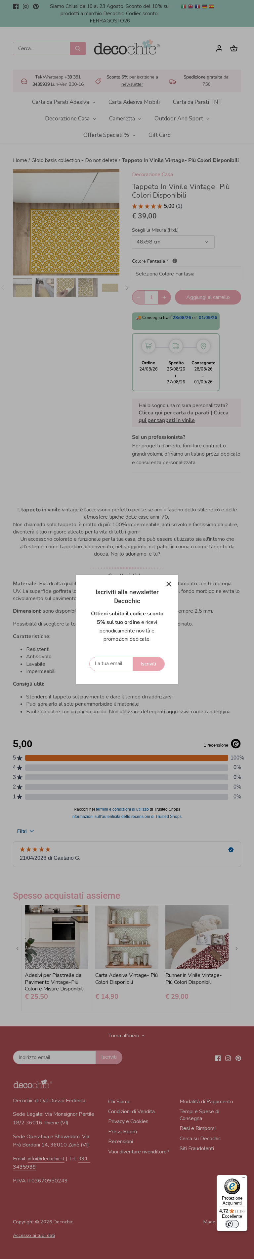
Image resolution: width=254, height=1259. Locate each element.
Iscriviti (148, 663)
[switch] (232, 1224)
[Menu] (243, 1179)
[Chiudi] (168, 584)
